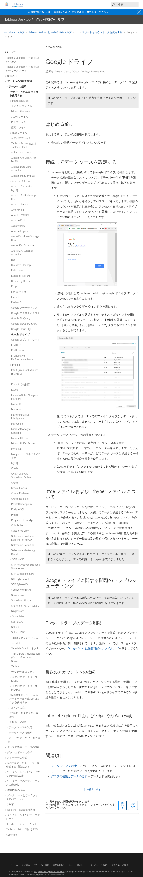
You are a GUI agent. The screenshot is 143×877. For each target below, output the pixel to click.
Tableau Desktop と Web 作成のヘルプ (50, 32)
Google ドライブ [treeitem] (20, 334)
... (77, 32)
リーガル (14, 865)
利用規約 (26, 865)
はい (122, 804)
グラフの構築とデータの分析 (69, 776)
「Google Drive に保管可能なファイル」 (91, 648)
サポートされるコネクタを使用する (102, 32)
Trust (71, 865)
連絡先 (80, 865)
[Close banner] (139, 12)
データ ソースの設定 (64, 766)
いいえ (133, 805)
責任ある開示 (58, 865)
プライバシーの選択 (119, 865)
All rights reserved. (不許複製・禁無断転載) (49, 872)
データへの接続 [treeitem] (17, 86)
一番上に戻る (93, 789)
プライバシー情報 (41, 865)
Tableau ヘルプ (16, 32)
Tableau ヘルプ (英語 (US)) (68, 11)
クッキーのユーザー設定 (97, 865)
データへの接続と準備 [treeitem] (19, 81)
